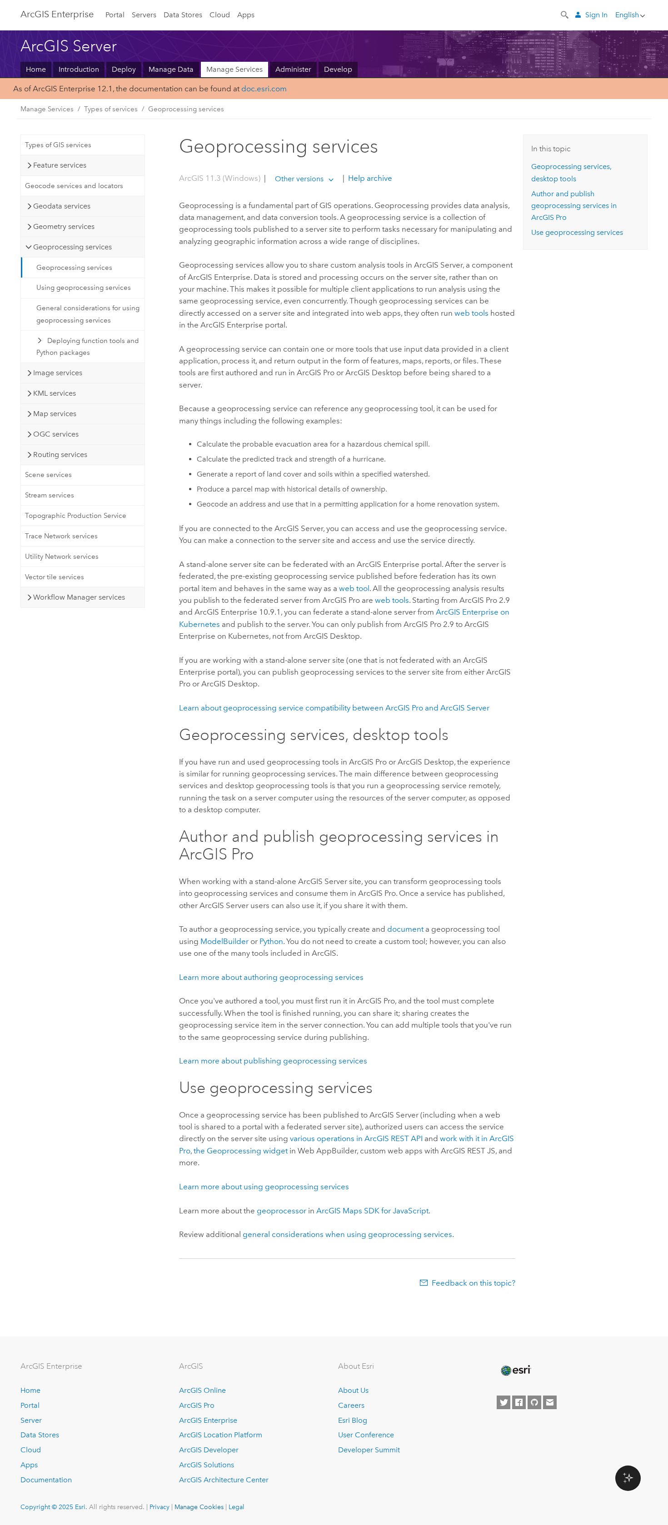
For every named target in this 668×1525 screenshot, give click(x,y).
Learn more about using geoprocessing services (264, 1186)
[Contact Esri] (550, 1402)
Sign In (596, 14)
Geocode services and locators (74, 186)
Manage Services (234, 69)
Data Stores (183, 14)
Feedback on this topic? (473, 1282)
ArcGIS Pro (196, 1405)
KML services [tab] (54, 393)
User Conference (366, 1435)
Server (31, 1420)
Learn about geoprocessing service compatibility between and (334, 707)
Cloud (219, 14)
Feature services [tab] (59, 165)
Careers (351, 1405)
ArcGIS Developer (209, 1450)
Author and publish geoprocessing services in (574, 205)
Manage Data (171, 69)
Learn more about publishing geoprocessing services (273, 1060)
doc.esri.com (264, 88)
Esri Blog (352, 1420)
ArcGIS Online (202, 1390)
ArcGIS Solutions (206, 1464)
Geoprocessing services (186, 109)
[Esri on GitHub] (534, 1402)
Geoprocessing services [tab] (72, 247)
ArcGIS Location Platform (220, 1435)
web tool (354, 588)
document (405, 929)
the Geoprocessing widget (241, 1150)
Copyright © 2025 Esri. (53, 1506)
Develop (338, 69)
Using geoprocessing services (83, 287)
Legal (236, 1506)
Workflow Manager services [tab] (79, 597)
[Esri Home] (515, 1370)
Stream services (49, 495)
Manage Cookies (199, 1506)
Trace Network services (61, 536)
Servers (144, 14)
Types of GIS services (58, 145)
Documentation (46, 1479)
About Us (353, 1390)
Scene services (48, 475)
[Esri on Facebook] (519, 1402)
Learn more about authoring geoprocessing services (271, 977)
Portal (115, 14)
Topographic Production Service (75, 516)
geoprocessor (281, 1210)
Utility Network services (62, 556)
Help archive (369, 178)
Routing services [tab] (60, 454)
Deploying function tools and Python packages (87, 347)
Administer (293, 69)
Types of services (111, 109)
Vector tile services (54, 577)
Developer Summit (369, 1450)
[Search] (565, 14)
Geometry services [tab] (64, 226)
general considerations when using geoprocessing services (347, 1234)
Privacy (159, 1506)
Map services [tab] (54, 413)
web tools (471, 313)
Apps (245, 14)
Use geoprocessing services (577, 232)
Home (36, 69)
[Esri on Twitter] (503, 1402)
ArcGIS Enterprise (57, 14)
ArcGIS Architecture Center (224, 1479)
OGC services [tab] (56, 434)
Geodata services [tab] (61, 206)
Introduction (79, 69)
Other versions (299, 178)
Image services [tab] (57, 372)
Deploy (124, 69)
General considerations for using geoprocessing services (88, 314)
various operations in (356, 1138)
